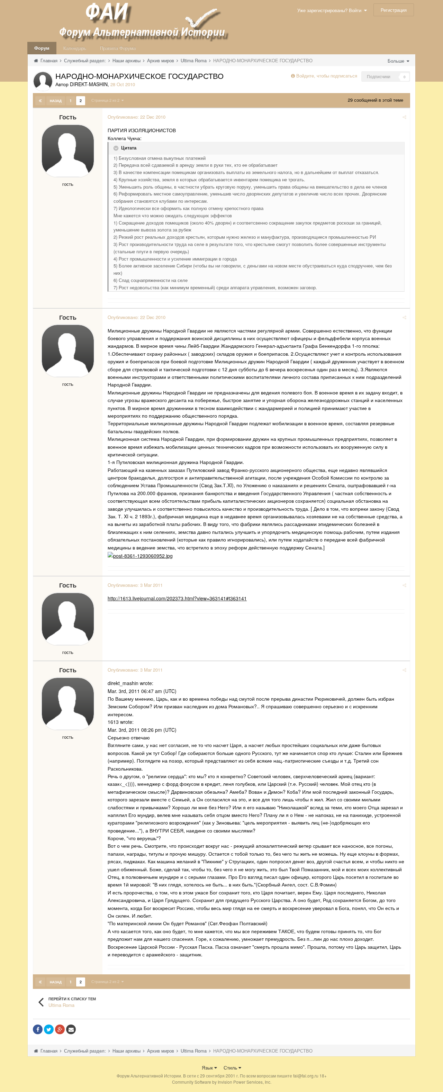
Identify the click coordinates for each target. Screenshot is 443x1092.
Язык (208, 1067)
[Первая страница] (40, 100)
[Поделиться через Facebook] (38, 1029)
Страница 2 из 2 (106, 100)
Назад (56, 100)
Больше (397, 60)
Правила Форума (118, 48)
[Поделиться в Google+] (60, 1029)
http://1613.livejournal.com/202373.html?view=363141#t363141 (177, 598)
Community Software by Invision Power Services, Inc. (221, 1082)
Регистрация (394, 10)
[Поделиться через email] (71, 1029)
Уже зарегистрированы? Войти (330, 10)
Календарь (74, 48)
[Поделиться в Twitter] (49, 1029)
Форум (41, 48)
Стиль (231, 1067)
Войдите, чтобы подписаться (326, 75)
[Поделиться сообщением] (404, 116)
